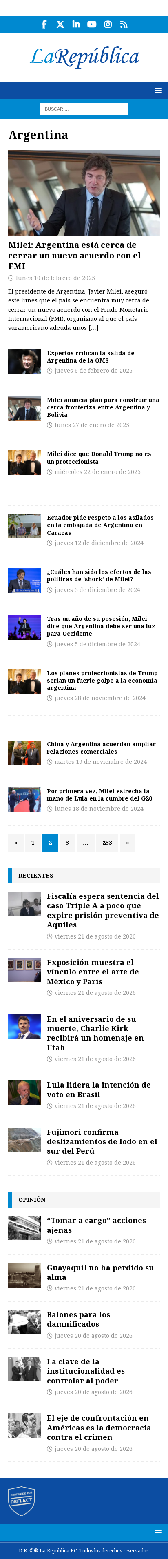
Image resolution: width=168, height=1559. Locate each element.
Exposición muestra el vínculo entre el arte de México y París (93, 971)
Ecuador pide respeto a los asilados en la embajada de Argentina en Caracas (100, 525)
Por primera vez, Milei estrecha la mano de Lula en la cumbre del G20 (99, 794)
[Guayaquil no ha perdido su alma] (24, 1275)
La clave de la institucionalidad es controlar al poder (86, 1371)
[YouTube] (92, 24)
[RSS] (124, 24)
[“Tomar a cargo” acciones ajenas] (24, 1228)
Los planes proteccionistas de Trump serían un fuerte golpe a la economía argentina (102, 680)
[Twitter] (60, 24)
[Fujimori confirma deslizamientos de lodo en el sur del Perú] (24, 1140)
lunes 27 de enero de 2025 (92, 425)
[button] (157, 90)
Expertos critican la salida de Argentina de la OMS (91, 356)
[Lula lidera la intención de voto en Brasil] (24, 1092)
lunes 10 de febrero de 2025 (55, 278)
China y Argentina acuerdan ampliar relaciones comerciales (101, 747)
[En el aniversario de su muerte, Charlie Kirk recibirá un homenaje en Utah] (24, 1026)
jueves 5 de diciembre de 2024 (97, 590)
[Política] (24, 526)
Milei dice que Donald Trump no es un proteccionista (99, 457)
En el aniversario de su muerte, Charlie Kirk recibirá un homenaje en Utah (95, 1033)
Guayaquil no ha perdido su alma (100, 1272)
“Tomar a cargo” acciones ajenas (96, 1224)
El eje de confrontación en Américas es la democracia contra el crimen (99, 1427)
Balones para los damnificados (78, 1319)
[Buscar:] (84, 108)
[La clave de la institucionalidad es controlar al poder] (24, 1369)
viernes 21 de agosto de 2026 (95, 936)
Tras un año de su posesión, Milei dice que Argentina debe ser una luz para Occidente (101, 626)
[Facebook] (44, 24)
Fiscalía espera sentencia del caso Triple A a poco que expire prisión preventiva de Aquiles (103, 910)
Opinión (31, 1199)
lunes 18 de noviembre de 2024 (99, 808)
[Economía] (24, 462)
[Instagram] (108, 24)
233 (107, 842)
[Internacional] (24, 361)
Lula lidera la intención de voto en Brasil (99, 1089)
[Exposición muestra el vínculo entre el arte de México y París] (24, 970)
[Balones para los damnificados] (24, 1322)
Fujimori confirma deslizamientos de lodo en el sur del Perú (102, 1141)
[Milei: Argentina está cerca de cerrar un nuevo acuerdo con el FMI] (84, 193)
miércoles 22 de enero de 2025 (98, 472)
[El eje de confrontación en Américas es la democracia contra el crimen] (24, 1425)
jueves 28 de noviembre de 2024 (100, 698)
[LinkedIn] (76, 24)
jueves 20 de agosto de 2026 (94, 1335)
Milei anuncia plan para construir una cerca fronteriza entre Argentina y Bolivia (103, 407)
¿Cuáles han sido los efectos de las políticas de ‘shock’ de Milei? (99, 575)
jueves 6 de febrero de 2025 (94, 370)
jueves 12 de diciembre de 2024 (99, 543)
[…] (93, 328)
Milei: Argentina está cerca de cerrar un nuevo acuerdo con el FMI (74, 255)
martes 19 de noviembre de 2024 (101, 761)
